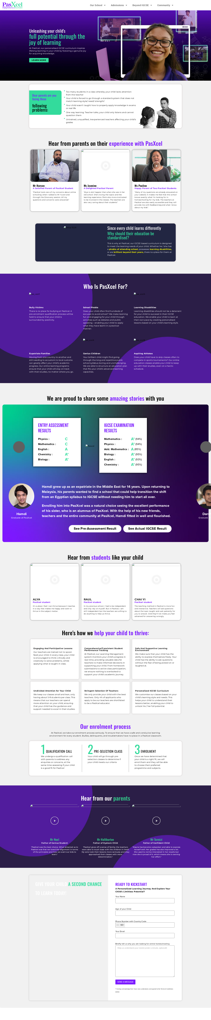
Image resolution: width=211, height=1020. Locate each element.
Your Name (120, 897)
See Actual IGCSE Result (147, 528)
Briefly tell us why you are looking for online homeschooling (142, 944)
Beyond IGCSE (140, 5)
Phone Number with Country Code (130, 921)
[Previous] (19, 447)
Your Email (120, 931)
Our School (96, 5)
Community (163, 5)
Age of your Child (123, 909)
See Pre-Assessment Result (95, 528)
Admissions (117, 5)
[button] (54, 165)
